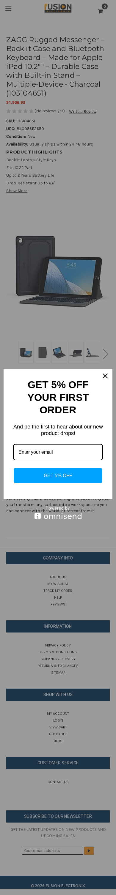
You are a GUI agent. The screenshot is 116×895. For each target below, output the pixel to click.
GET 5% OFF (58, 475)
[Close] (105, 376)
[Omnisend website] (58, 512)
